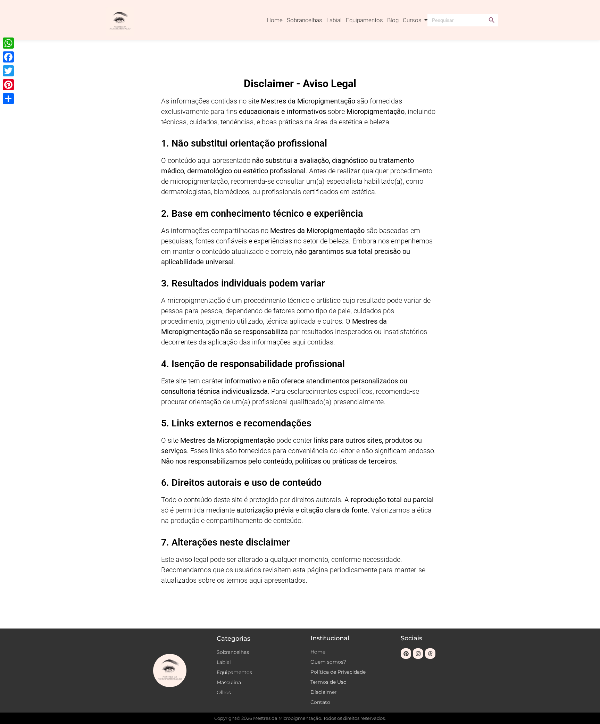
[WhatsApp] (8, 43)
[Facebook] (8, 57)
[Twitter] (8, 71)
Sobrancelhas (304, 20)
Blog (393, 20)
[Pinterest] (406, 653)
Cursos (412, 20)
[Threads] (430, 653)
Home (275, 20)
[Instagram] (418, 653)
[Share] (8, 99)
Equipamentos (364, 20)
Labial (334, 20)
